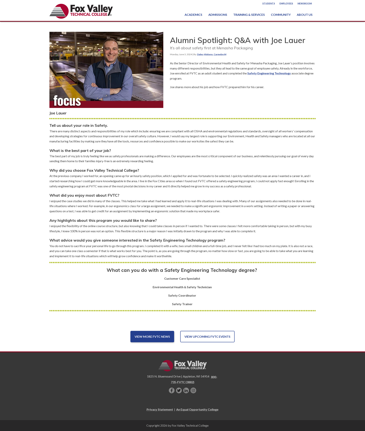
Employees (286, 3)
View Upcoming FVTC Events (207, 336)
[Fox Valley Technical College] (81, 11)
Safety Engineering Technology (269, 73)
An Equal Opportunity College (197, 409)
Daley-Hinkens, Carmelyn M (211, 54)
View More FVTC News (152, 336)
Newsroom (305, 3)
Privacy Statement (160, 409)
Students (268, 3)
